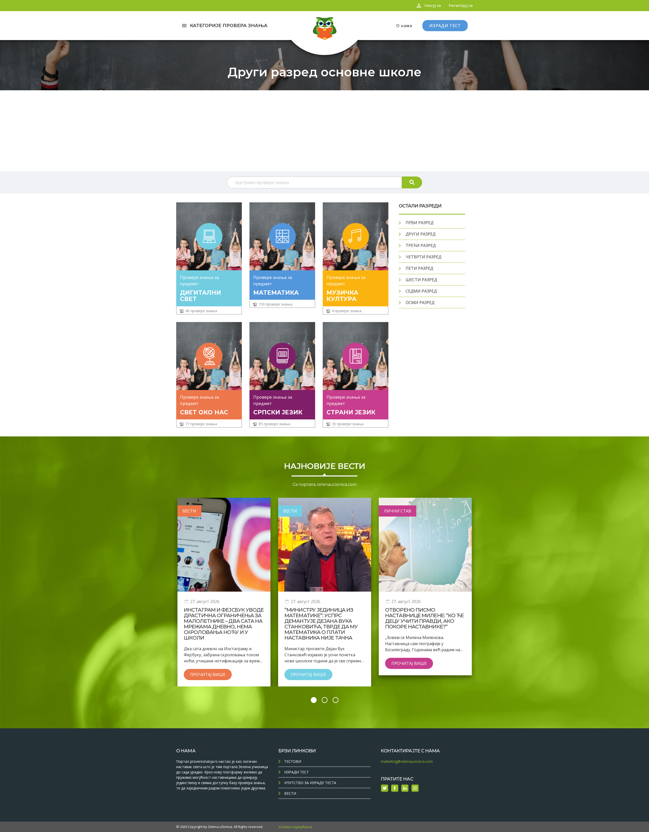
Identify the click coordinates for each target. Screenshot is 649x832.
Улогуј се (432, 5)
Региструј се (461, 5)
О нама (404, 25)
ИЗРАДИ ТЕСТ (445, 25)
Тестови (292, 761)
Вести (290, 793)
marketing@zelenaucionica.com (407, 761)
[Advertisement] (324, 130)
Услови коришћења (295, 826)
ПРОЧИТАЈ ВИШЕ (207, 674)
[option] (224, 592)
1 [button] (314, 700)
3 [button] (335, 700)
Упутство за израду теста (310, 782)
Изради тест (296, 772)
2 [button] (325, 700)
